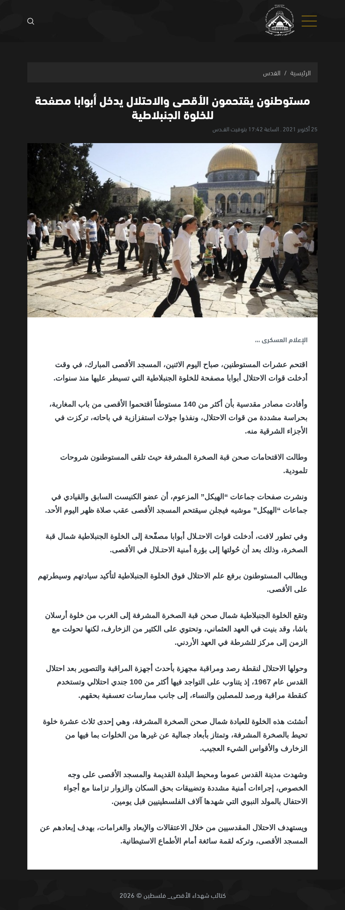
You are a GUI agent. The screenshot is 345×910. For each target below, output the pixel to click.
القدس (272, 72)
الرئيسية (300, 72)
